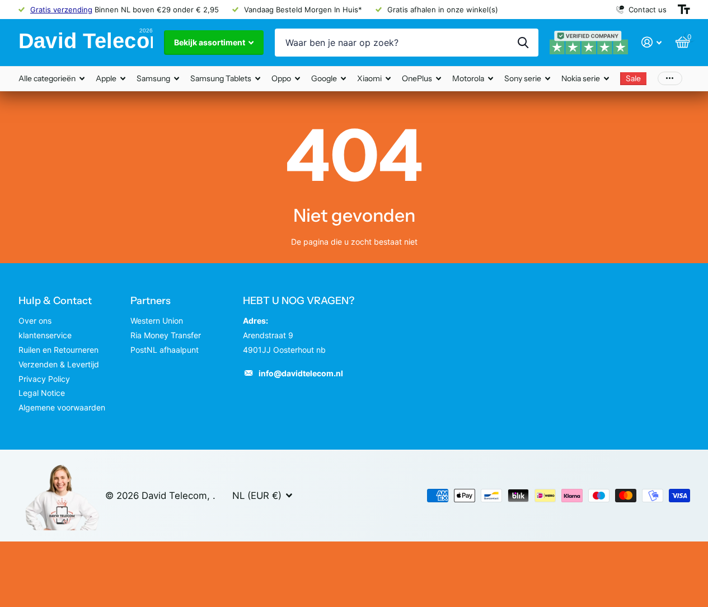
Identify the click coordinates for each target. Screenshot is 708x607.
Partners (150, 301)
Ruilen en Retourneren (58, 349)
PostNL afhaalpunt (164, 349)
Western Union (156, 320)
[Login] (651, 42)
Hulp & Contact (55, 301)
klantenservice (45, 335)
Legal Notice (41, 393)
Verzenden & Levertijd (58, 364)
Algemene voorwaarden (61, 407)
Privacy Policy (44, 379)
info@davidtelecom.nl (301, 373)
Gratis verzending (61, 9)
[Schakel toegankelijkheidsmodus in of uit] (684, 9)
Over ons (34, 320)
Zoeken (523, 43)
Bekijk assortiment (210, 42)
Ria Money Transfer (165, 335)
